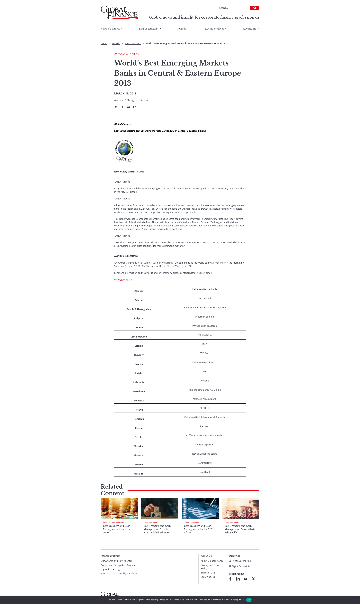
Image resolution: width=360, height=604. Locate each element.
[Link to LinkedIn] (238, 579)
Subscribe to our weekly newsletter (119, 573)
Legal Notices (208, 576)
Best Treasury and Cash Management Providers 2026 (116, 529)
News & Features (110, 28)
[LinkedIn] (130, 107)
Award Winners (133, 43)
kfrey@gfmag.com (123, 279)
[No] (356, 599)
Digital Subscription (242, 566)
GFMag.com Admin (137, 100)
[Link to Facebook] (230, 579)
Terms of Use (208, 572)
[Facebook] (123, 107)
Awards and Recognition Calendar (119, 565)
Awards (182, 28)
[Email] (136, 107)
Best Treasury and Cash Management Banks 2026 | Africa (199, 529)
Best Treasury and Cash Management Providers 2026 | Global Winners (157, 529)
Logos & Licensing (110, 569)
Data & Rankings (148, 28)
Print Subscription (241, 560)
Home (104, 43)
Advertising (249, 28)
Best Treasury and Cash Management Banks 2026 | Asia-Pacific (239, 529)
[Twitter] (117, 107)
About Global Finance (212, 560)
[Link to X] (253, 579)
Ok (249, 600)
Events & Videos (214, 28)
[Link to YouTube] (245, 579)
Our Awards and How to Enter (116, 560)
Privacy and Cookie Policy (211, 567)
